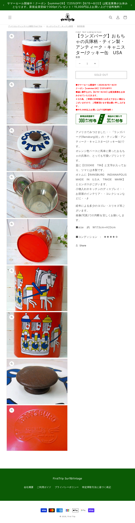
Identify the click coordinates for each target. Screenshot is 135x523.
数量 (78, 57)
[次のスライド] (131, 5)
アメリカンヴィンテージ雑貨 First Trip (25, 26)
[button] (10, 17)
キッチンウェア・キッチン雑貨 (59, 26)
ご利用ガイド (44, 487)
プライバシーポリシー (67, 487)
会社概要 (28, 487)
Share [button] (83, 245)
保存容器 (81, 26)
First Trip (71, 516)
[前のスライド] (3, 5)
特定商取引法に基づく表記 (96, 487)
